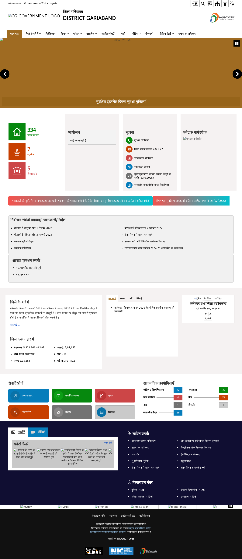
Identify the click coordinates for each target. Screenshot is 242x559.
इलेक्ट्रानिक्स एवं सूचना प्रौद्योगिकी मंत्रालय (108, 532)
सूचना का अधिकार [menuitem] (186, 34)
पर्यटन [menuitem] (76, 34)
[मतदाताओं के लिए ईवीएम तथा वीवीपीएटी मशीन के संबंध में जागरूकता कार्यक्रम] (96, 455)
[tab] (112, 299)
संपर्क (209, 318)
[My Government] (26, 507)
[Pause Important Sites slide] (230, 505)
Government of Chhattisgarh (40, 3)
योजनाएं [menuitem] (148, 34)
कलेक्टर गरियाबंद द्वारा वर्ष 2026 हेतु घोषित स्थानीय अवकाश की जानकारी (144, 309)
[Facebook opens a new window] (206, 314)
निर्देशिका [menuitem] (50, 34)
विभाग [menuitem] (63, 34)
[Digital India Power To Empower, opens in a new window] (148, 551)
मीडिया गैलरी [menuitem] (165, 34)
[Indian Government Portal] (140, 507)
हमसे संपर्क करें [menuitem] (128, 516)
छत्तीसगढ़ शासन (14, 3)
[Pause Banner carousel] (236, 43)
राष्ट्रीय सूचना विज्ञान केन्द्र (139, 528)
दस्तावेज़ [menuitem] (90, 34)
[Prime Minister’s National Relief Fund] (64, 507)
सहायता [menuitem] (113, 516)
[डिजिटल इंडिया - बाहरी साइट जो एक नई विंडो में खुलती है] (217, 26)
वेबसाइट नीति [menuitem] (98, 516)
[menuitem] (195, 3)
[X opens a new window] (210, 314)
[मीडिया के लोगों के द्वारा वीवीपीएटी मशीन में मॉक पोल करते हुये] (24, 453)
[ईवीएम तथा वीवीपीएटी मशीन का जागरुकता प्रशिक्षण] (48, 453)
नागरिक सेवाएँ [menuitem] (108, 34)
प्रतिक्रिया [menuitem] (145, 516)
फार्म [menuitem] (123, 34)
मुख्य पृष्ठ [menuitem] (14, 34)
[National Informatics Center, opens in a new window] (121, 551)
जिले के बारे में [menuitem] (32, 34)
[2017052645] (215, 507)
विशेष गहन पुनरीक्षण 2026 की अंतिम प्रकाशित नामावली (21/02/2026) (191, 201)
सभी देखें (108, 443)
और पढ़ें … (15, 325)
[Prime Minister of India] (102, 507)
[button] (4, 74)
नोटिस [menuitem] (135, 34)
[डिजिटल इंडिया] (177, 507)
